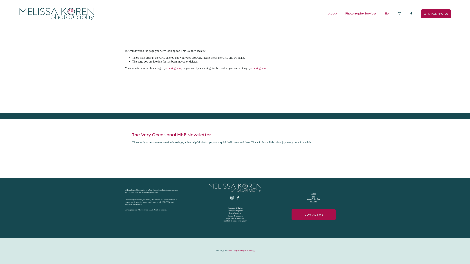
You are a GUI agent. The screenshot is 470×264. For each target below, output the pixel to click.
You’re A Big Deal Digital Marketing (240, 251)
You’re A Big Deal (313, 199)
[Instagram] (399, 14)
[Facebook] (411, 14)
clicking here (174, 68)
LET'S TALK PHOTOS (436, 13)
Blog (387, 13)
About (332, 13)
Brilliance (313, 202)
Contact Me (314, 214)
